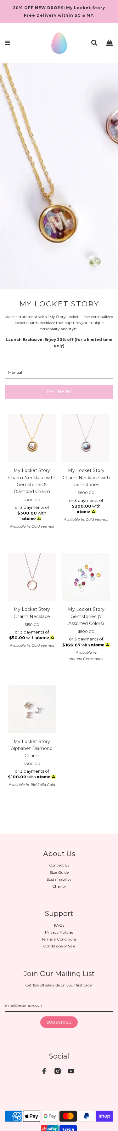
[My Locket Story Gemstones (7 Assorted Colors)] (86, 577)
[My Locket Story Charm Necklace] (32, 577)
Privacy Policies (59, 932)
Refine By (59, 392)
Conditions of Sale (59, 946)
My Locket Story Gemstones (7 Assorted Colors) (86, 616)
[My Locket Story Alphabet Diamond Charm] (32, 709)
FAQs (59, 925)
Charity (59, 886)
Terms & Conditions (59, 939)
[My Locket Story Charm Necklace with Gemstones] (86, 438)
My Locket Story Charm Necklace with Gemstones (86, 477)
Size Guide (59, 872)
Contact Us (59, 865)
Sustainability (59, 879)
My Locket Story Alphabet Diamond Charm (32, 749)
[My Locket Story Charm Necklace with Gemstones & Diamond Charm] (32, 438)
